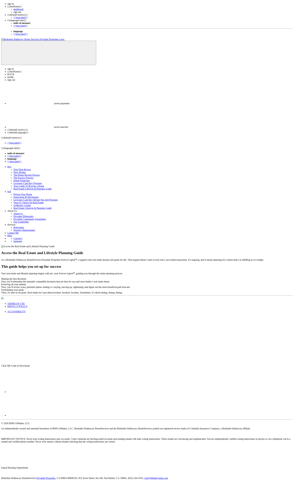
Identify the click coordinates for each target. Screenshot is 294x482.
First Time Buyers (22, 169)
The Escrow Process (23, 177)
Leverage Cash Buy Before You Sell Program (35, 200)
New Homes (19, 172)
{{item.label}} (20, 17)
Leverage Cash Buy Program (27, 183)
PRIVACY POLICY (17, 306)
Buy (9, 166)
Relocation (18, 227)
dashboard (18, 9)
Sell (9, 191)
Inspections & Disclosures (26, 197)
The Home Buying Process (26, 175)
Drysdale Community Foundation (29, 219)
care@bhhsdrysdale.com (156, 478)
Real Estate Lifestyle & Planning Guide (32, 189)
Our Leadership (21, 222)
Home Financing (21, 180)
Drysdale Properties (45, 478)
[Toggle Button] (48, 53)
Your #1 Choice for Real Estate (28, 202)
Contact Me (13, 233)
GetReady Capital (22, 205)
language (17, 241)
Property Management (24, 230)
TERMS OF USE (16, 303)
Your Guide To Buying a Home (28, 186)
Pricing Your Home (22, 194)
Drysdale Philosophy (23, 216)
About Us (18, 213)
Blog (9, 235)
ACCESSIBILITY (16, 311)
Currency (18, 238)
